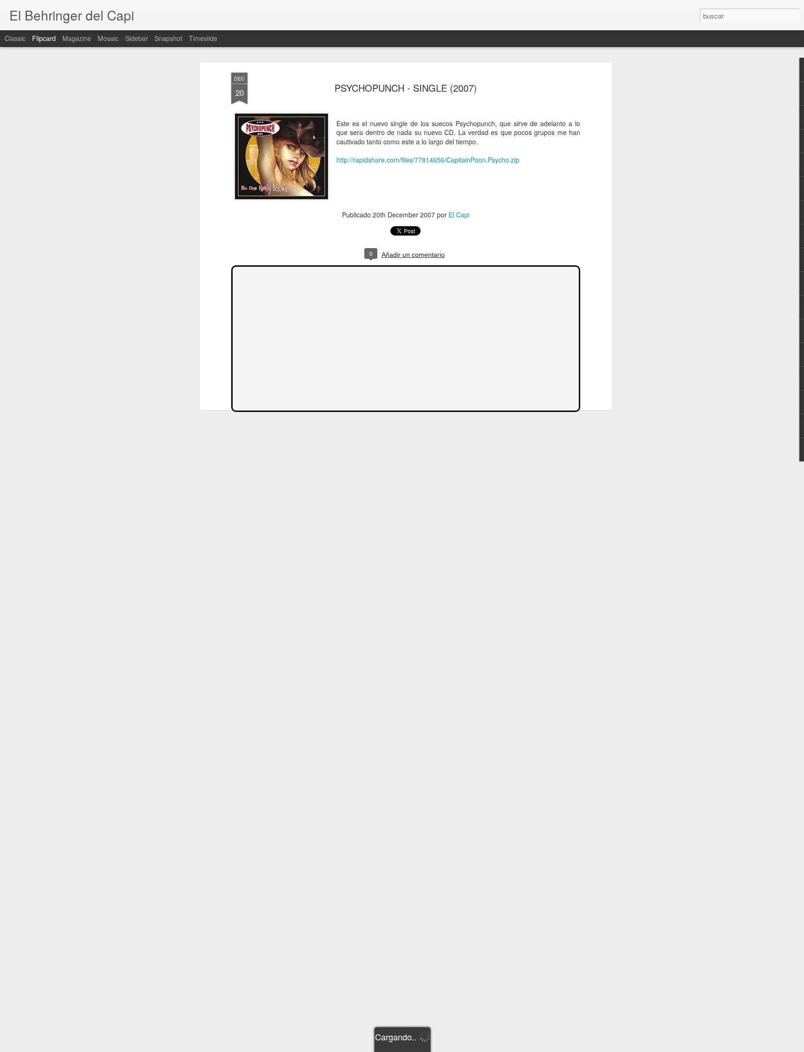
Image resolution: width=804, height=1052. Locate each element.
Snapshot (168, 38)
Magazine (76, 38)
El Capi (459, 214)
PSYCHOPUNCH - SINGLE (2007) (406, 87)
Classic (15, 38)
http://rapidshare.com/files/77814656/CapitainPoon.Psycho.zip (427, 159)
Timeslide (203, 38)
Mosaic (108, 38)
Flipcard (44, 38)
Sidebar (136, 38)
